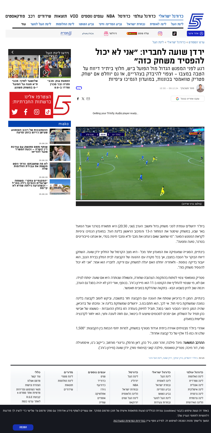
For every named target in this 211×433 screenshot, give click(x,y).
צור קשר (35, 376)
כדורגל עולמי (144, 16)
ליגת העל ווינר (155, 357)
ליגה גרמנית (196, 394)
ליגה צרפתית (196, 398)
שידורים (44, 16)
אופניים (101, 398)
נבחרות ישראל (130, 389)
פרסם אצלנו (33, 381)
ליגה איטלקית (195, 389)
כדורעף (101, 385)
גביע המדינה (164, 389)
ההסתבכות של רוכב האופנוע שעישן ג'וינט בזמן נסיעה (29, 131)
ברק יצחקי (178, 357)
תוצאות (60, 16)
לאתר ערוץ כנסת (31, 401)
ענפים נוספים (92, 16)
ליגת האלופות (195, 376)
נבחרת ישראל (136, 24)
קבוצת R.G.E (33, 397)
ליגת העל (177, 24)
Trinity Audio (114, 113)
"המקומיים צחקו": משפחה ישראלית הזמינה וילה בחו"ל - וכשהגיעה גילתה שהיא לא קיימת (30, 184)
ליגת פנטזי (67, 376)
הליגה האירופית (194, 402)
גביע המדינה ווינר (110, 24)
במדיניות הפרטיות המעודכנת (129, 421)
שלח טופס (143, 33)
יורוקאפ (133, 402)
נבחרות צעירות (162, 402)
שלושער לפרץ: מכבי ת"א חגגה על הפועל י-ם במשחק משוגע (25, 84)
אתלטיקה (100, 394)
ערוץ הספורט (196, 20)
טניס (103, 376)
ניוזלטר (113, 33)
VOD (74, 16)
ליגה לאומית (158, 24)
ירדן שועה (167, 357)
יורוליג (134, 381)
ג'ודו (103, 389)
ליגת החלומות (65, 24)
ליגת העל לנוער (40, 24)
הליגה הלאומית (130, 394)
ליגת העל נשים (130, 398)
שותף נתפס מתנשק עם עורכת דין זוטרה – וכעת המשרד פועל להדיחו (29, 149)
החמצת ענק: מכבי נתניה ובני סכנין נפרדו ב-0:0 (58, 84)
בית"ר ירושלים (191, 357)
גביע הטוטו (86, 24)
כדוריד (102, 381)
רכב (31, 16)
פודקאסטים (15, 16)
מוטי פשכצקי (187, 88)
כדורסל (124, 16)
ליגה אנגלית (196, 385)
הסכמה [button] (23, 427)
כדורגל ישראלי (171, 16)
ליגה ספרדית (196, 381)
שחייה (102, 402)
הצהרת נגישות (32, 385)
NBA (111, 16)
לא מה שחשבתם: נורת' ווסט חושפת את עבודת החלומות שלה (30, 166)
